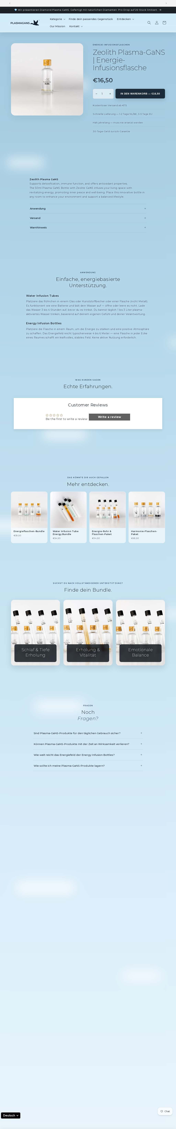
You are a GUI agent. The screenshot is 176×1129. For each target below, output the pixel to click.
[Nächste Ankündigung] (166, 3)
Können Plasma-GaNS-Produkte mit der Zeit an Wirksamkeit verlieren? (88, 744)
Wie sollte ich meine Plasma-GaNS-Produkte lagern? (88, 766)
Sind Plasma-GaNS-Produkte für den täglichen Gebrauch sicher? (88, 733)
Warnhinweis (88, 227)
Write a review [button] (109, 417)
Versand (88, 218)
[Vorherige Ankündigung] (10, 3)
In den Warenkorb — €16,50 (140, 93)
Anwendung (88, 209)
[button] (57, 19)
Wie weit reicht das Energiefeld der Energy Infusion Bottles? (88, 755)
